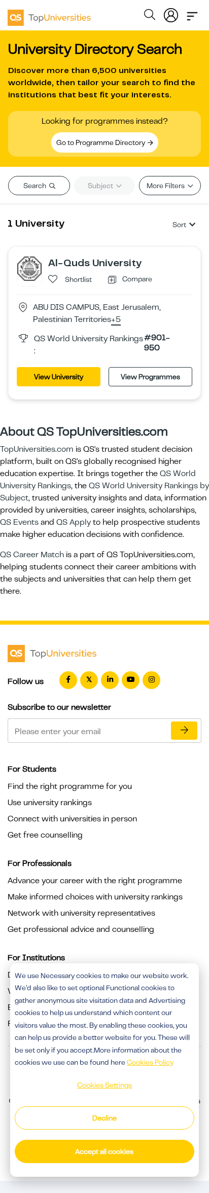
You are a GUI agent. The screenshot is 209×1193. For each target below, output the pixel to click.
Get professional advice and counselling (81, 929)
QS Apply (73, 522)
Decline (104, 1118)
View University (58, 376)
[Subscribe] (184, 730)
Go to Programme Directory (101, 142)
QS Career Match (32, 555)
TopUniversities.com (37, 449)
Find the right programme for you (70, 786)
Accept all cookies (104, 1151)
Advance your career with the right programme (95, 881)
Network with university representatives (81, 913)
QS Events (19, 522)
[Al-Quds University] (29, 268)
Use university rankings (50, 803)
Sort (179, 224)
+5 (116, 320)
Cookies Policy (150, 1062)
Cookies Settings (104, 1085)
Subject (101, 185)
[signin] (171, 13)
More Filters (166, 185)
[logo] (49, 14)
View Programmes (150, 376)
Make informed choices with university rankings (95, 897)
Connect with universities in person (72, 819)
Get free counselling (45, 835)
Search (35, 185)
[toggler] (192, 13)
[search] (149, 16)
